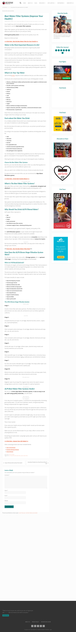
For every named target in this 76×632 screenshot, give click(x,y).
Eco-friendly (12, 454)
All (9, 454)
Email (6, 495)
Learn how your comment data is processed (28, 513)
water (13, 75)
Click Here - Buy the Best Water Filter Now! (18, 249)
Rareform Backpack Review (12, 449)
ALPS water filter (12, 455)
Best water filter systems (19, 455)
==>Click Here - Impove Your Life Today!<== (16, 441)
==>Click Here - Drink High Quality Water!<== (17, 179)
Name (6, 490)
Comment (7, 475)
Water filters (26, 455)
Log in (51, 629)
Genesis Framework (41, 629)
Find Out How (5, 615)
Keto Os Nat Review (10, 447)
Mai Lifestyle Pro (34, 629)
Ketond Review (9, 451)
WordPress (47, 629)
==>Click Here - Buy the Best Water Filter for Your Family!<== (21, 41)
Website (6, 500)
